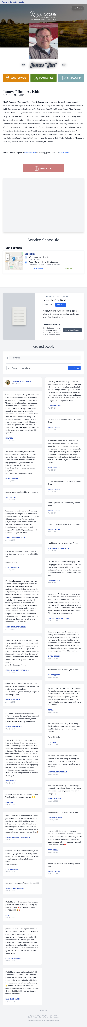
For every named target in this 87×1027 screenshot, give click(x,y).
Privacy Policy (37, 1017)
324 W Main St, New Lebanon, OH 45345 (44, 264)
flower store (64, 152)
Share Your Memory (72, 330)
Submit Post (74, 368)
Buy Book (60, 305)
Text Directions (39, 269)
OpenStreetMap (46, 1021)
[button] (13, 259)
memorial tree (30, 152)
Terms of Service (49, 1017)
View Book (48, 305)
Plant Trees (68, 269)
